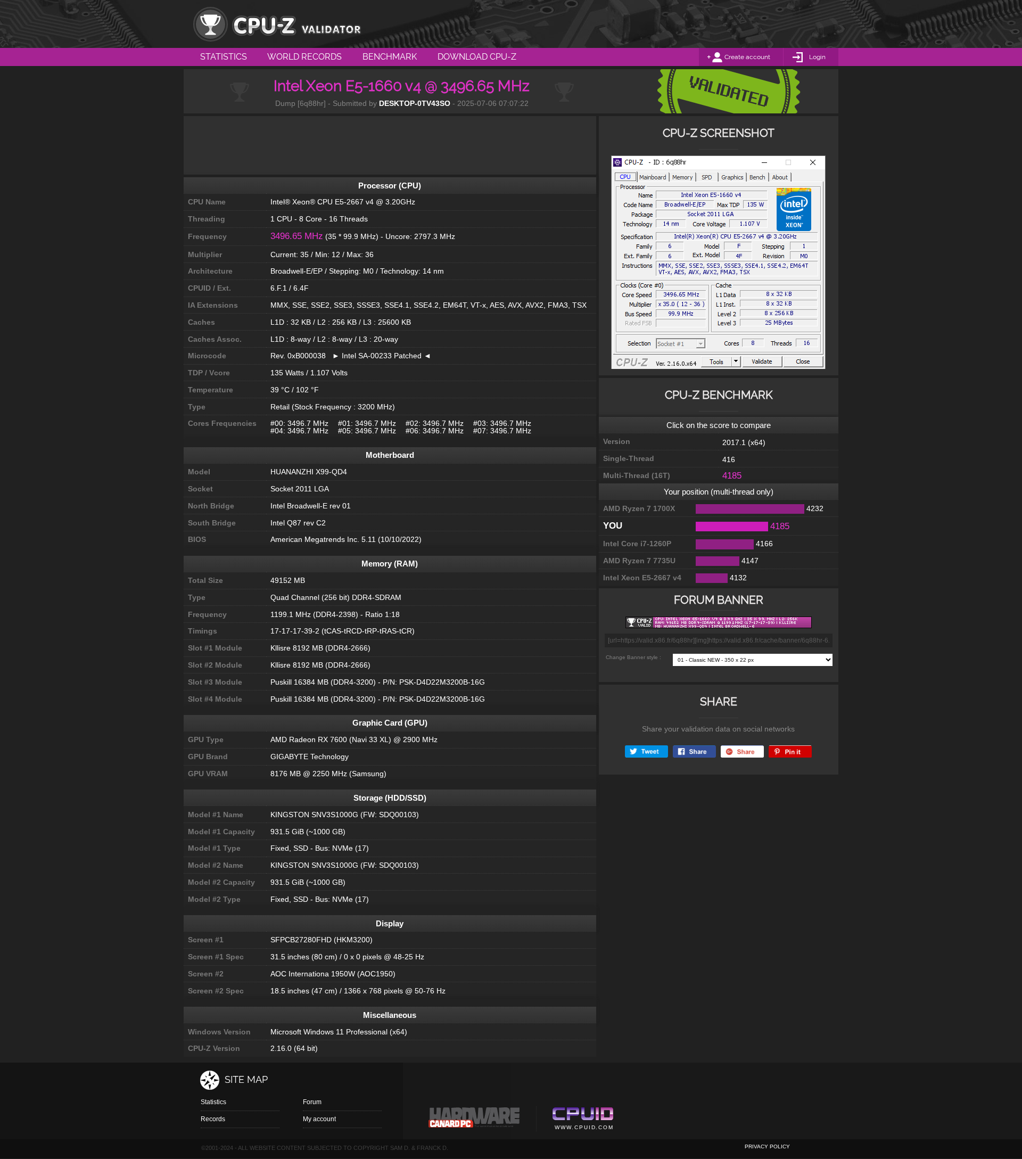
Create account (747, 57)
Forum (312, 1102)
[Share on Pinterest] (790, 751)
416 (728, 459)
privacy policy (767, 1146)
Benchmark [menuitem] (389, 57)
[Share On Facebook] (694, 751)
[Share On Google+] (742, 751)
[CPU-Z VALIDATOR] (277, 24)
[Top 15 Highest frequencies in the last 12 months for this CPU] (718, 265)
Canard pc (474, 1120)
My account (319, 1119)
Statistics (213, 1102)
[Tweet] (646, 751)
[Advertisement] (389, 145)
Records (213, 1119)
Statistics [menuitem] (223, 57)
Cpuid (582, 1120)
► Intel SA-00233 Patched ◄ (378, 355)
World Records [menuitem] (304, 57)
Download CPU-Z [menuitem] (477, 57)
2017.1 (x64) (743, 442)
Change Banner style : (633, 657)
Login (817, 57)
